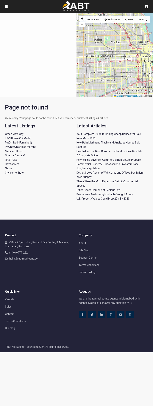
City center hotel (14, 172)
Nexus (8, 168)
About (82, 243)
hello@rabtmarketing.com (24, 258)
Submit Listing (87, 272)
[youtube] (120, 314)
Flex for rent (12, 164)
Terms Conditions (89, 264)
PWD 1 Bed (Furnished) (18, 142)
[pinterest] (111, 314)
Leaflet (119, 95)
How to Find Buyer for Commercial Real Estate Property (108, 159)
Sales (8, 306)
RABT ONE (11, 159)
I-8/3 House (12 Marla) (18, 138)
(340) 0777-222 (18, 252)
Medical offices (14, 151)
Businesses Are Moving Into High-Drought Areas (104, 194)
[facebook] (82, 314)
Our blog (10, 328)
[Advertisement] (38, 41)
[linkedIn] (101, 314)
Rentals (9, 299)
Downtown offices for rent (20, 146)
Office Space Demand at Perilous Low (98, 190)
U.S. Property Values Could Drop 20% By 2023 (102, 198)
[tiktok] (92, 314)
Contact (9, 313)
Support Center (88, 257)
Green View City (14, 133)
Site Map (84, 250)
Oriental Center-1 (15, 155)
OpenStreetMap (133, 95)
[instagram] (130, 314)
